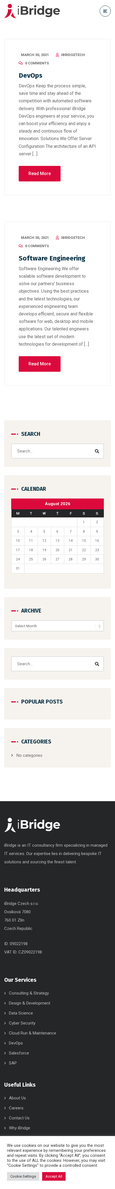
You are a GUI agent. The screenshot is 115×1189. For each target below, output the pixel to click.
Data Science (21, 1013)
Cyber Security (22, 1023)
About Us (17, 1098)
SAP (13, 1063)
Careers (16, 1107)
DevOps (30, 75)
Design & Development (29, 1003)
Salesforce (19, 1053)
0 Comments (37, 63)
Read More (39, 173)
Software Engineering (52, 258)
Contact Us (19, 1117)
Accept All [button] (53, 1176)
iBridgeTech (73, 55)
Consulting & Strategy (29, 993)
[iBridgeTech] (32, 11)
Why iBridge (19, 1127)
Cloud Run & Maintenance (32, 1033)
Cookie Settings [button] (23, 1176)
